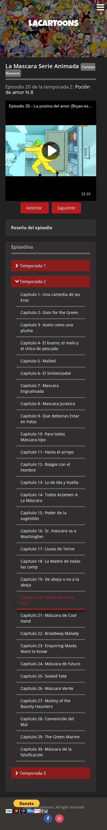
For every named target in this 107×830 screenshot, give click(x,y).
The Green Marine (50, 736)
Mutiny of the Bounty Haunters (45, 703)
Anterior (34, 208)
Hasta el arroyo (47, 452)
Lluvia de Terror (48, 549)
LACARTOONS (53, 24)
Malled (38, 361)
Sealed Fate (44, 676)
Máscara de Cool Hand (48, 618)
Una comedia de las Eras (50, 297)
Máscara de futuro (50, 663)
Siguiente (66, 208)
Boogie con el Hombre (45, 467)
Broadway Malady (50, 633)
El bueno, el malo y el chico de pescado (49, 345)
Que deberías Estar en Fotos (50, 418)
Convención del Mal (47, 721)
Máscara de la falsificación (46, 752)
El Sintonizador (46, 373)
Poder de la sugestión (43, 515)
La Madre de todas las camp (50, 564)
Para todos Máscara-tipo (43, 436)
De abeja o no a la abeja (50, 582)
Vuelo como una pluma (47, 327)
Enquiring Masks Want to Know (49, 648)
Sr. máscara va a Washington (48, 533)
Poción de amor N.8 (47, 600)
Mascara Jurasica (48, 403)
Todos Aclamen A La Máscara (49, 497)
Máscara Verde (47, 688)
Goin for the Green (49, 312)
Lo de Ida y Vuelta (49, 482)
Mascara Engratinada (40, 388)
